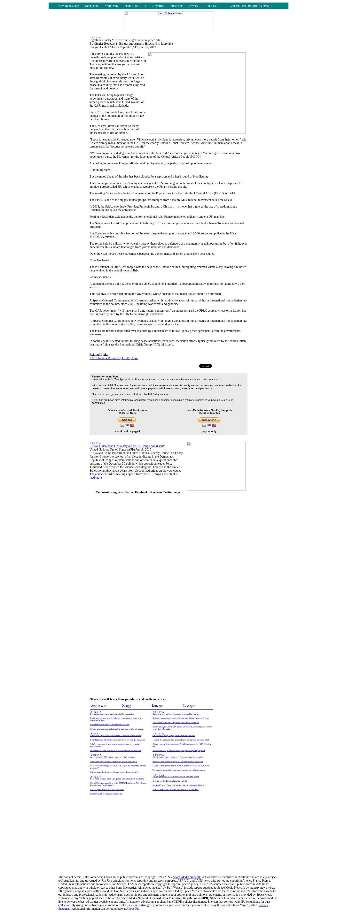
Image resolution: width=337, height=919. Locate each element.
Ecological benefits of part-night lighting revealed (112, 714)
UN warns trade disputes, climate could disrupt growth (114, 772)
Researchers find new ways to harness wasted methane (178, 761)
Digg (128, 706)
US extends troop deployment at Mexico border (174, 735)
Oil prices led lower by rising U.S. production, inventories (178, 757)
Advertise (158, 5)
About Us (210, 5)
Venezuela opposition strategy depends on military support (179, 770)
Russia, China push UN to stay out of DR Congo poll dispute (127, 446)
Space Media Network (187, 877)
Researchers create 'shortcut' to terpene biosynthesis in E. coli (180, 718)
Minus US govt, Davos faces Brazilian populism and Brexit (178, 785)
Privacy (193, 5)
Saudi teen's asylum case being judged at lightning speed (179, 750)
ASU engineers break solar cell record (107, 789)
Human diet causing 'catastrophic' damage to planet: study (116, 729)
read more (96, 477)
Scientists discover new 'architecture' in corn (109, 725)
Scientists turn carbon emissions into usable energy (176, 714)
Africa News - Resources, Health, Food (114, 358)
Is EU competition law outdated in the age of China (176, 789)
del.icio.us (100, 706)
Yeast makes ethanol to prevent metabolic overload (176, 722)
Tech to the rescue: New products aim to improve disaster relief (181, 740)
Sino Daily (91, 5)
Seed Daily (111, 5)
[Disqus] (138, 546)
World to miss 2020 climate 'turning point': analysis (112, 757)
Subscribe (176, 5)
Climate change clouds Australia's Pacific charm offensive (115, 735)
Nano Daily (132, 5)
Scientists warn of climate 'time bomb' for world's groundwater (117, 740)
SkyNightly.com (69, 5)
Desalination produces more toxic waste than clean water (115, 750)
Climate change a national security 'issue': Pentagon (113, 761)
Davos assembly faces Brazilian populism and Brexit (176, 777)
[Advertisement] (218, 556)
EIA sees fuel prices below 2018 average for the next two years (181, 766)
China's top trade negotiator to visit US (170, 781)
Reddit (159, 706)
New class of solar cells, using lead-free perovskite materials (117, 779)
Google (190, 706)
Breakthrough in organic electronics (106, 794)
